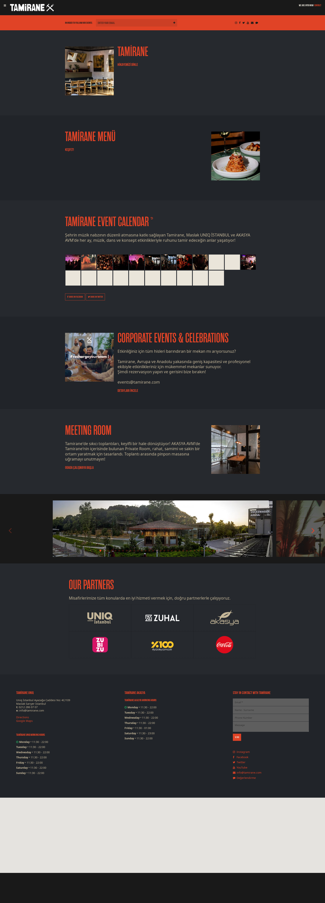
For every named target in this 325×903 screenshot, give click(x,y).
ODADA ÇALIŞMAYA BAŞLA (79, 467)
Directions (22, 717)
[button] (169, 852)
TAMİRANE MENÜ (90, 137)
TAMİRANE (133, 52)
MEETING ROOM (88, 430)
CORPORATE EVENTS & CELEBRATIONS (173, 338)
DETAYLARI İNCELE (128, 390)
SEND (237, 737)
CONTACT (317, 5)
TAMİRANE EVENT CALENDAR (107, 222)
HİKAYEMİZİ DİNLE (128, 64)
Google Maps (24, 721)
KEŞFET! (69, 149)
